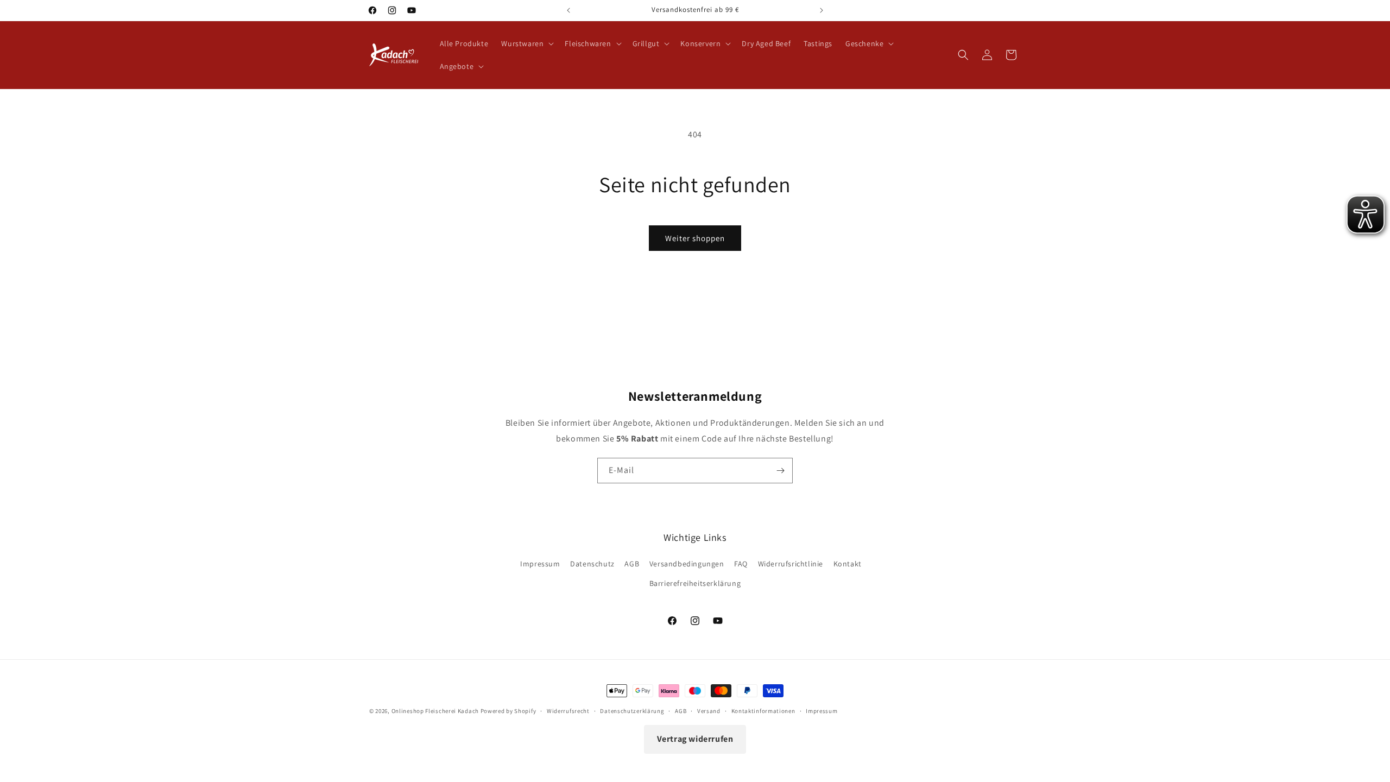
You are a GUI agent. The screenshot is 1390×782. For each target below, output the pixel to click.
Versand (709, 711)
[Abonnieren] (780, 470)
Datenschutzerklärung (632, 711)
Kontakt (847, 564)
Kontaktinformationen (763, 711)
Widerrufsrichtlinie (790, 564)
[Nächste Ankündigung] (821, 10)
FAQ (741, 564)
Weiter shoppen (695, 238)
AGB (631, 564)
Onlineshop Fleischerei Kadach (435, 711)
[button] (526, 43)
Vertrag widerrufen (695, 739)
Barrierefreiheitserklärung (695, 583)
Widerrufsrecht (568, 711)
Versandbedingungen (686, 564)
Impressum (540, 564)
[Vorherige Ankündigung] (568, 10)
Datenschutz (592, 564)
